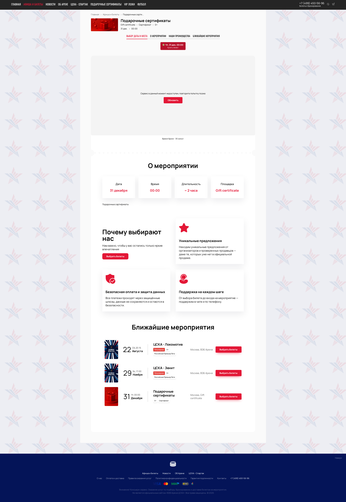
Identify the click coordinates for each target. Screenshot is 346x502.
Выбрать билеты (115, 256)
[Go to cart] (333, 4)
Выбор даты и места (136, 35)
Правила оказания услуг (140, 478)
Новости (50, 4)
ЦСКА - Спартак (79, 4)
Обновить (173, 100)
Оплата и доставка (115, 478)
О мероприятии (158, 35)
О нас (99, 478)
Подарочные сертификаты (106, 4)
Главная (16, 4)
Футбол (141, 4)
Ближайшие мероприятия (206, 35)
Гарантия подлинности (202, 478)
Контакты (221, 478)
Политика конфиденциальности (171, 478)
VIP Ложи (129, 4)
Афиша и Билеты (33, 4)
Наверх (338, 457)
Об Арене (63, 4)
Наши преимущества (179, 35)
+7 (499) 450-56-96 (311, 3)
